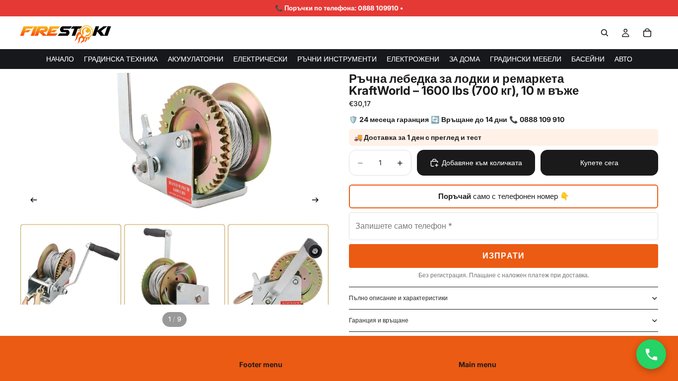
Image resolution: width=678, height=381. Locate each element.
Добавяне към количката (482, 162)
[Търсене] (604, 33)
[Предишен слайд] (31, 201)
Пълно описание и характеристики (398, 298)
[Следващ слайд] (318, 201)
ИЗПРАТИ (503, 256)
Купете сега (599, 162)
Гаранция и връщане (378, 320)
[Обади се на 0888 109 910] (651, 354)
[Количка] (647, 33)
